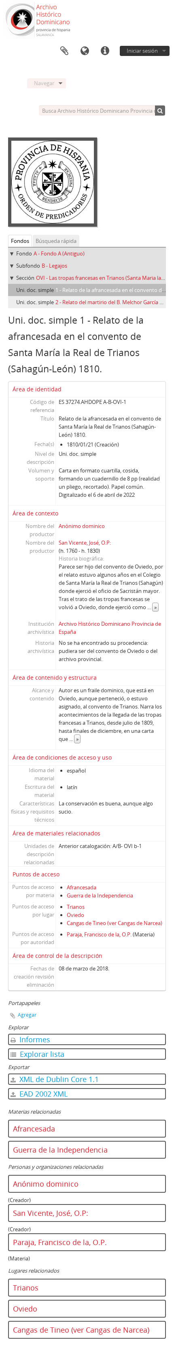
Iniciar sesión (142, 50)
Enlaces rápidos (105, 51)
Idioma (84, 51)
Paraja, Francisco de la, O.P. (99, 934)
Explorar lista (41, 1054)
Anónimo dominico (82, 526)
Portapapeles (64, 51)
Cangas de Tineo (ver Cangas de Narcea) (114, 923)
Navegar (44, 83)
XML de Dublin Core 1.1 (58, 1079)
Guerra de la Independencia (100, 895)
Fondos (20, 241)
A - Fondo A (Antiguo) (59, 253)
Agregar (27, 1014)
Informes (33, 1039)
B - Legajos (54, 265)
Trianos (76, 906)
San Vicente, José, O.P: (85, 542)
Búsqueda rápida (56, 241)
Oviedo (75, 915)
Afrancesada (81, 887)
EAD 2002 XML (42, 1094)
